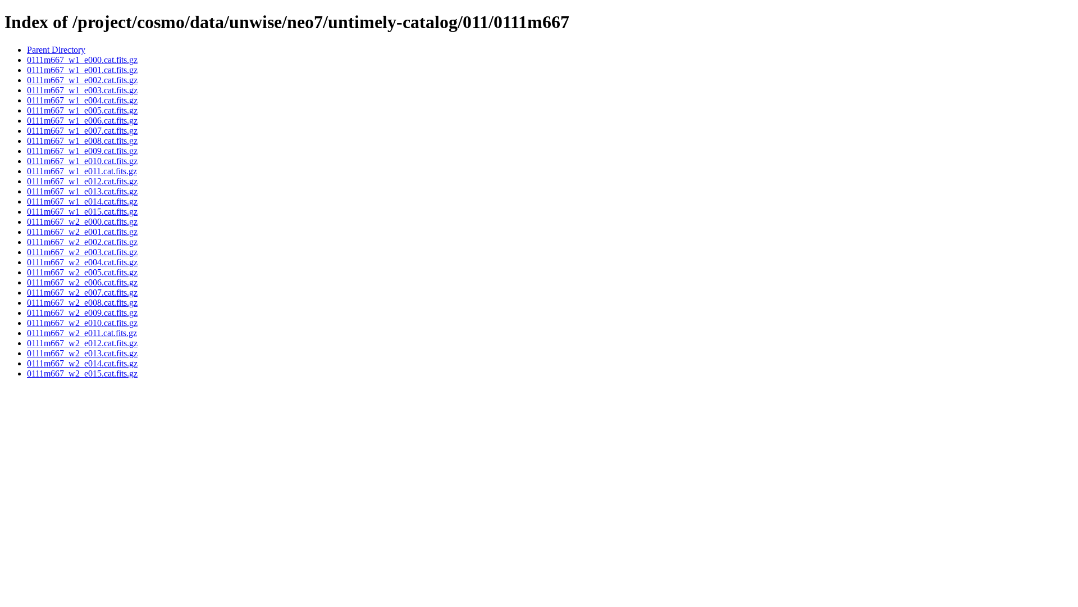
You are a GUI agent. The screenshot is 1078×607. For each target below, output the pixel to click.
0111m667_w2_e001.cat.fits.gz (82, 232)
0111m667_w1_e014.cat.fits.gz (82, 201)
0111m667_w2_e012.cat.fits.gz (82, 343)
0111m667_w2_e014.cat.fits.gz (82, 363)
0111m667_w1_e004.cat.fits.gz (82, 100)
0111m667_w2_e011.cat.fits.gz (82, 333)
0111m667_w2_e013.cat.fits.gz (82, 353)
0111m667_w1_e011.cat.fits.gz (82, 171)
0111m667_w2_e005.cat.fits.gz (82, 272)
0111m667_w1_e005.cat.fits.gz (82, 110)
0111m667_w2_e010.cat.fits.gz (82, 323)
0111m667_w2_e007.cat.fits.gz (82, 292)
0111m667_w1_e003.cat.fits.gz (82, 90)
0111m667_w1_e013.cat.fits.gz (82, 191)
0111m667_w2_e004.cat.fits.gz (82, 262)
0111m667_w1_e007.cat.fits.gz (82, 130)
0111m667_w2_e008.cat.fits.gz (82, 302)
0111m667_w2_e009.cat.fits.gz (82, 313)
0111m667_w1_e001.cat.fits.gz (82, 70)
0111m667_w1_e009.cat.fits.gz (82, 151)
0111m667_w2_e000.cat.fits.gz (82, 222)
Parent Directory (56, 50)
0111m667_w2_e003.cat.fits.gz (82, 252)
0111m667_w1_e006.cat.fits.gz (82, 120)
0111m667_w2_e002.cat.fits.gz (82, 242)
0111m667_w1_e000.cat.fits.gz (82, 60)
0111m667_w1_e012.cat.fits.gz (82, 181)
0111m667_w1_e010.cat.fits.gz (82, 161)
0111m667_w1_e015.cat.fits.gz (82, 211)
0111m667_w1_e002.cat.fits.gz (82, 80)
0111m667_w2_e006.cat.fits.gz (82, 282)
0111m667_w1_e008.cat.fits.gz (82, 141)
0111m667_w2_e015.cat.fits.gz (82, 373)
